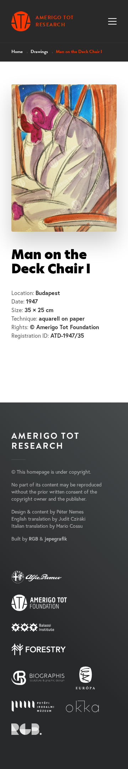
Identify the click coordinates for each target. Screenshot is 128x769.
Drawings (39, 51)
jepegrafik (55, 539)
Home (17, 51)
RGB (33, 539)
